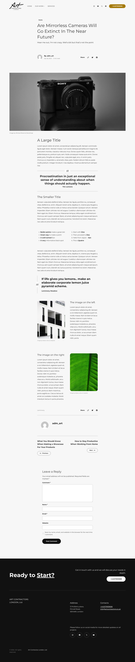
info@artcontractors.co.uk (110, 609)
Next (91, 450)
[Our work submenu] (44, 6)
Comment (46, 483)
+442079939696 (117, 6)
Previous (45, 453)
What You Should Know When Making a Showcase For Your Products (50, 444)
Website (45, 523)
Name (45, 504)
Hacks (41, 20)
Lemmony (41, 410)
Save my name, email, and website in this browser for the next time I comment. (68, 533)
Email (44, 514)
